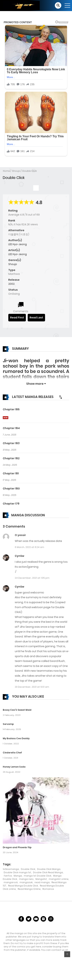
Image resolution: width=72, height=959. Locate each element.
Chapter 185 (11, 409)
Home (6, 170)
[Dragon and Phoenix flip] (36, 810)
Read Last (36, 317)
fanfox (8, 875)
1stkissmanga (11, 869)
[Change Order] (60, 397)
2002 (11, 284)
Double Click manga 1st (17, 872)
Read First (17, 317)
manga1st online (58, 879)
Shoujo (16, 170)
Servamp (8, 724)
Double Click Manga (48, 869)
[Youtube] (36, 919)
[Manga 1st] (21, 5)
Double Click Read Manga (48, 872)
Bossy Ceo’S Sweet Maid (17, 709)
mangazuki (26, 882)
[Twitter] (28, 919)
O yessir (20, 535)
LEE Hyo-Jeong (17, 244)
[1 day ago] (5, 417)
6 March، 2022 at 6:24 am (29, 547)
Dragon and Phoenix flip (17, 847)
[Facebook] (21, 919)
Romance (48, 889)
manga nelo (26, 879)
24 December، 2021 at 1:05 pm (32, 577)
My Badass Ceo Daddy (16, 738)
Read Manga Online (29, 889)
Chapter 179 (11, 503)
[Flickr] (43, 919)
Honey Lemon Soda (14, 766)
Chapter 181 (11, 473)
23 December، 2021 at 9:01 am (32, 686)
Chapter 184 (11, 428)
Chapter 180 (11, 488)
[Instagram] (51, 919)
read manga (42, 882)
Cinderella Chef (12, 752)
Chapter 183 (11, 443)
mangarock (11, 882)
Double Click (29, 170)
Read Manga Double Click (23, 885)
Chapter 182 (11, 458)
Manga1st (41, 879)
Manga (18, 875)
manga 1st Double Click (37, 875)
